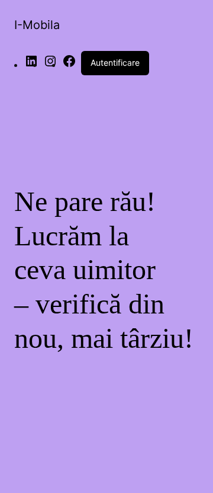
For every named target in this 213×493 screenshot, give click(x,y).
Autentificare (115, 62)
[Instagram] (50, 65)
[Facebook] (69, 65)
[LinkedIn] (31, 65)
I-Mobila (37, 25)
